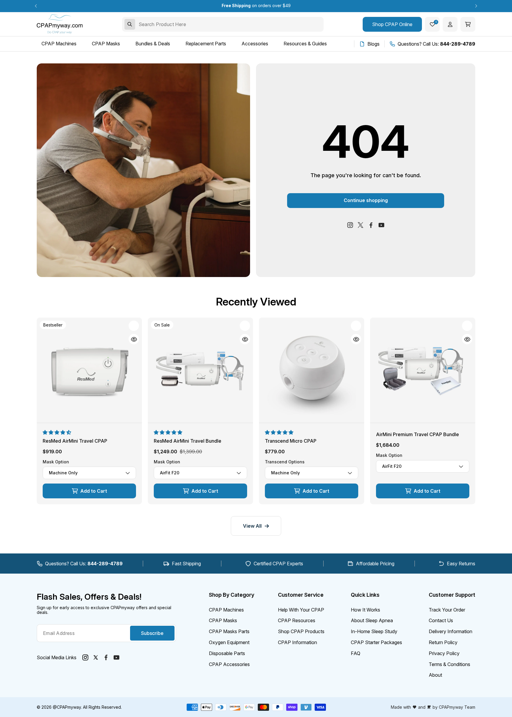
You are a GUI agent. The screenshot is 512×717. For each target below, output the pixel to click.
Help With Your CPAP (301, 610)
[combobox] (223, 24)
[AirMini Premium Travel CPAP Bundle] (422, 370)
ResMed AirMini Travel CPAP (75, 441)
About (435, 675)
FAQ (355, 653)
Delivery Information (450, 631)
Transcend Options (285, 462)
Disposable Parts (227, 653)
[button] (57, 432)
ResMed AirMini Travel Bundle (187, 441)
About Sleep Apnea (372, 620)
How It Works (365, 610)
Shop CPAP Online (392, 24)
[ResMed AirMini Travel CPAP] (89, 370)
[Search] (129, 24)
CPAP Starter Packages (376, 642)
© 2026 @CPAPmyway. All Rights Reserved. (79, 707)
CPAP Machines (226, 610)
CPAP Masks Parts (229, 631)
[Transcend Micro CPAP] (311, 370)
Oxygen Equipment (229, 642)
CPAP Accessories (229, 664)
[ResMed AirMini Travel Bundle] (200, 370)
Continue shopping (366, 200)
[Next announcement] (476, 6)
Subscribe (152, 633)
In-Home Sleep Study (374, 631)
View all (252, 526)
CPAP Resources (296, 620)
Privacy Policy (444, 653)
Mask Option (56, 462)
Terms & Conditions (449, 664)
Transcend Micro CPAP (290, 441)
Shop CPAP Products (301, 631)
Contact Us (441, 620)
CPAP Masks (223, 620)
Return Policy (443, 642)
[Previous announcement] (35, 6)
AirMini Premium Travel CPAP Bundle (417, 434)
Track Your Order (447, 610)
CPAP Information (297, 642)
